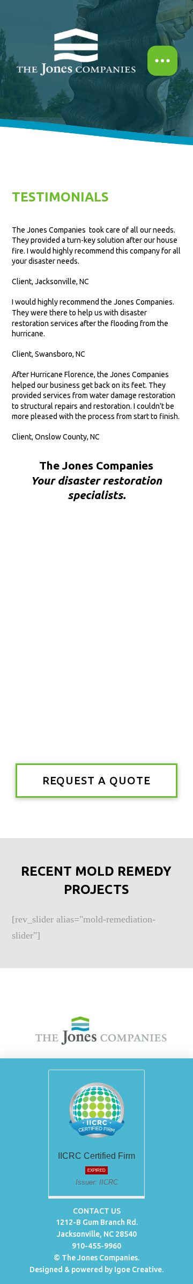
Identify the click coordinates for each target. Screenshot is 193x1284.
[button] (162, 61)
